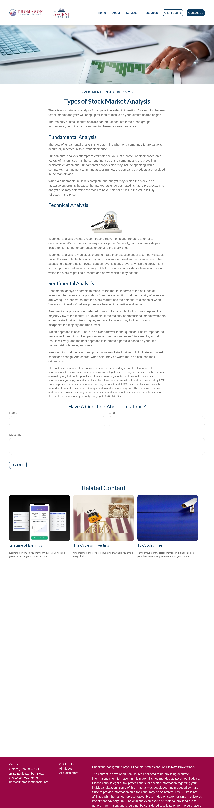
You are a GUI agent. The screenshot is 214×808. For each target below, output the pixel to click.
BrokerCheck (186, 767)
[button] (102, 13)
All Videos (65, 768)
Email (112, 412)
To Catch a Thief (150, 545)
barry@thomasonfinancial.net (28, 782)
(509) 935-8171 (29, 769)
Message (15, 434)
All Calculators (68, 773)
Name (13, 412)
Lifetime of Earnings (25, 545)
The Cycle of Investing (91, 545)
